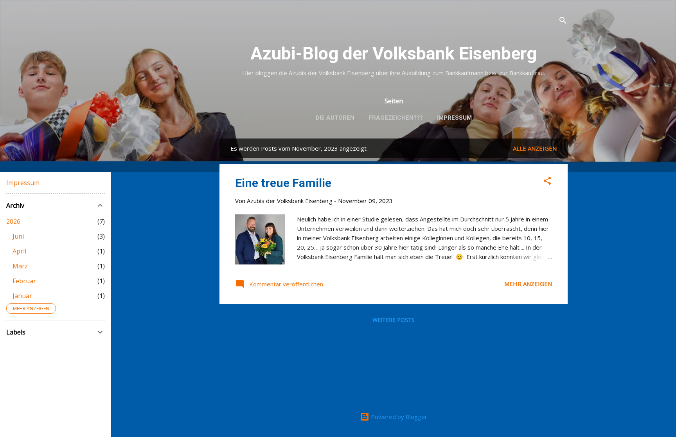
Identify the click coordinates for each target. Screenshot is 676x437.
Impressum (454, 117)
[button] (547, 182)
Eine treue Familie (283, 183)
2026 (13, 221)
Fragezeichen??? (396, 117)
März (20, 266)
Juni (18, 236)
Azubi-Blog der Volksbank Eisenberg (393, 53)
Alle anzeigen (535, 148)
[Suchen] (563, 21)
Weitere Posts (393, 320)
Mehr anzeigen (528, 284)
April (19, 251)
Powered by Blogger (398, 417)
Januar (22, 295)
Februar (24, 281)
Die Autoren (335, 117)
